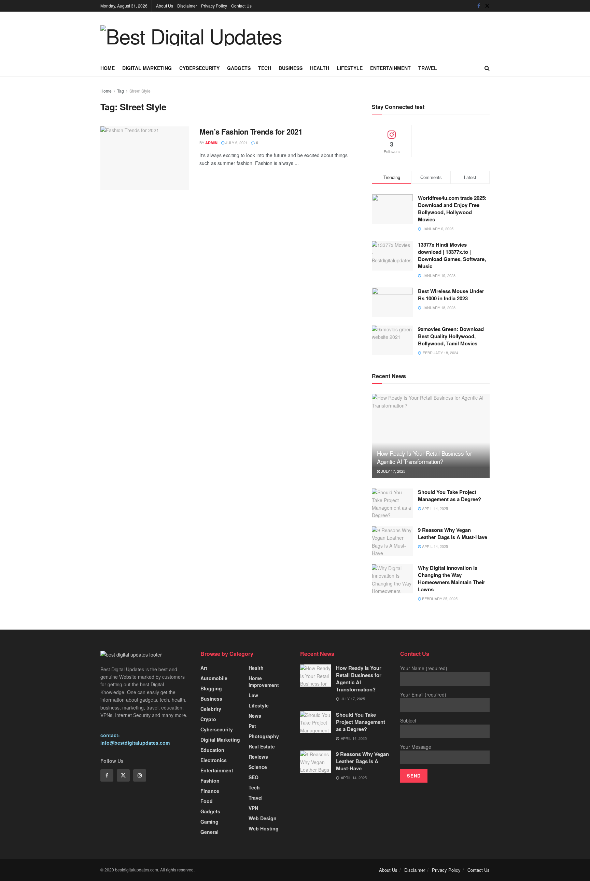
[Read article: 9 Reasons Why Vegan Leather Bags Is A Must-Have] (392, 541)
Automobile (213, 678)
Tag (120, 91)
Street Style (140, 91)
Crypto (208, 719)
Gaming (209, 821)
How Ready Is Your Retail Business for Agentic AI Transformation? (424, 457)
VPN (253, 807)
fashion (210, 780)
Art (203, 667)
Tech (264, 68)
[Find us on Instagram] (139, 775)
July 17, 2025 (392, 471)
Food (206, 801)
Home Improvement (264, 681)
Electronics (213, 760)
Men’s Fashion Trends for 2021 (250, 131)
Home (107, 68)
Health (319, 68)
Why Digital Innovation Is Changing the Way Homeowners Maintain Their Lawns (451, 578)
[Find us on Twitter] (487, 6)
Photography (264, 736)
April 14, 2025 (434, 508)
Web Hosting (264, 828)
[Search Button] (487, 68)
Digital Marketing (147, 68)
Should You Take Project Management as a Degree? (449, 495)
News (255, 715)
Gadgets (239, 68)
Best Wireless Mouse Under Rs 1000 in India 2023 (451, 294)
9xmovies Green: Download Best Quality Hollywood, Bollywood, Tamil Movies (451, 336)
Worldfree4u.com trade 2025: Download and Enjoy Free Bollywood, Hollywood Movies (452, 208)
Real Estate (262, 746)
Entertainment (390, 68)
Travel (427, 68)
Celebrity (210, 708)
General (209, 831)
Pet (252, 725)
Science (258, 766)
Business (291, 68)
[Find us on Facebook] (478, 6)
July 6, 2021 (236, 142)
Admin (211, 142)
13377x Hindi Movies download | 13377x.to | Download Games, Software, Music (452, 255)
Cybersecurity (199, 68)
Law (253, 695)
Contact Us (241, 6)
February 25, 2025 (439, 598)
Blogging (211, 688)
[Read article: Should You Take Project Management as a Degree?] (392, 503)
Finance (209, 790)
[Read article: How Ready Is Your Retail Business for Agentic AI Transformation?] (431, 436)
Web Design (263, 818)
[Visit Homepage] (191, 35)
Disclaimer (187, 6)
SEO (253, 777)
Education (212, 749)
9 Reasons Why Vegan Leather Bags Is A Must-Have (452, 533)
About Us (164, 6)
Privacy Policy (214, 6)
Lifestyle (350, 68)
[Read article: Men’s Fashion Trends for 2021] (144, 158)
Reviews (258, 756)
